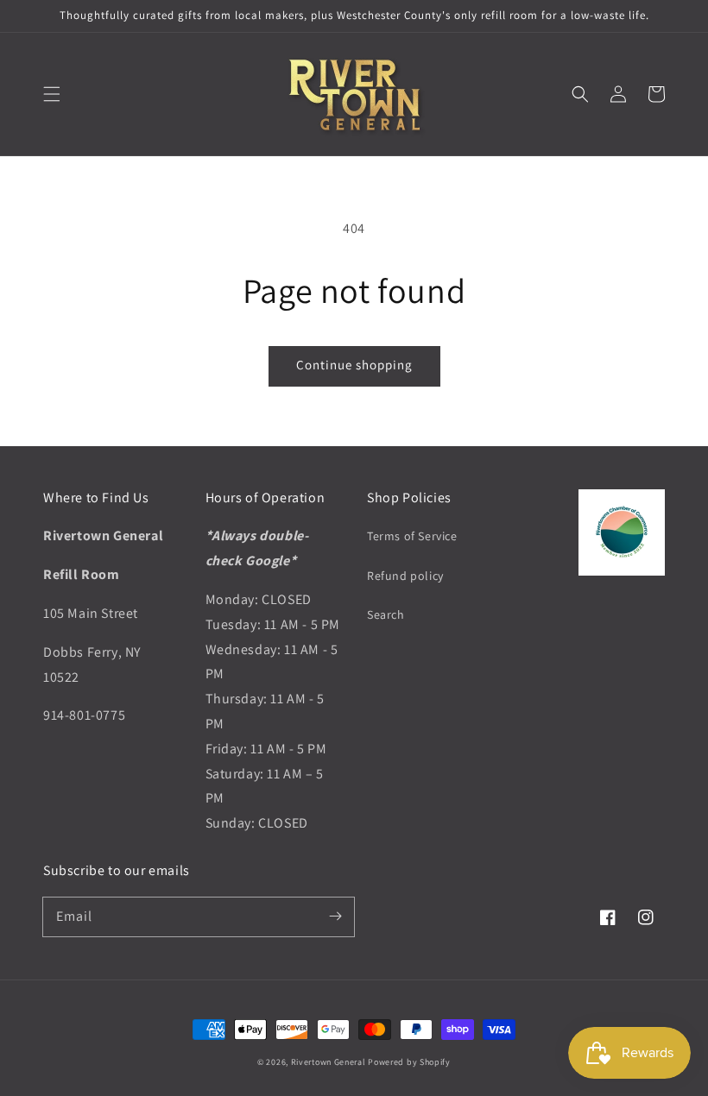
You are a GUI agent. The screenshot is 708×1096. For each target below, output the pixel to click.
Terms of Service (412, 536)
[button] (52, 94)
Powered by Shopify (409, 1062)
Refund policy (405, 575)
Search (386, 614)
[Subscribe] (335, 916)
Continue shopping (354, 364)
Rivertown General (328, 1062)
